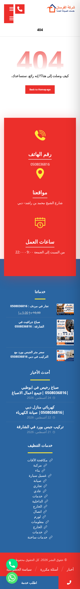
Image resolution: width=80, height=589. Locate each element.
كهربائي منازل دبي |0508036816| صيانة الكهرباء (40, 409)
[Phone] (12, 564)
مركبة (37, 465)
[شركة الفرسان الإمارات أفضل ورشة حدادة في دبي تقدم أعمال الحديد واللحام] (61, 8)
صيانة (37, 480)
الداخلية (37, 501)
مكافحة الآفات (37, 460)
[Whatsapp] (12, 578)
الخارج (37, 506)
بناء (37, 470)
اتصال (37, 511)
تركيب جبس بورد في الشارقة (40, 426)
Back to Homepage (40, 89)
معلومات (37, 521)
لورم (37, 516)
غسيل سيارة (37, 475)
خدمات (37, 496)
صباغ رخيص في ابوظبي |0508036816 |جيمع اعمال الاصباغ (40, 390)
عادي (37, 491)
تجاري (37, 485)
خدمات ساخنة (37, 537)
